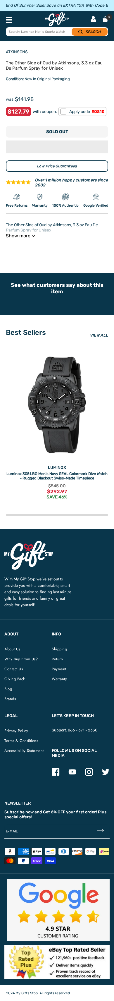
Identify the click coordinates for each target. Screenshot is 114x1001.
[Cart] (105, 19)
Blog (8, 689)
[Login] (93, 19)
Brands (10, 699)
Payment (59, 669)
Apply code (86, 111)
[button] (57, 146)
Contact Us (13, 669)
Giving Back (14, 679)
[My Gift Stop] (28, 543)
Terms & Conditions (21, 740)
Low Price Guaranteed (57, 166)
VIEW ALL (99, 335)
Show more (18, 236)
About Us (12, 649)
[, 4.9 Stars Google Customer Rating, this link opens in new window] (58, 910)
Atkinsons (17, 51)
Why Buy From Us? (21, 659)
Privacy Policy (16, 730)
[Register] (100, 831)
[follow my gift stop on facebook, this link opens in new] (56, 774)
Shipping (59, 649)
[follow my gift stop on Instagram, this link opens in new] (89, 774)
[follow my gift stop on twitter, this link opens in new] (106, 774)
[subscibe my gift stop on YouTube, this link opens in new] (72, 774)
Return (57, 659)
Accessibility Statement (24, 750)
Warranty (59, 679)
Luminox (57, 467)
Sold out (57, 131)
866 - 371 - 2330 (82, 730)
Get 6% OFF (54, 812)
